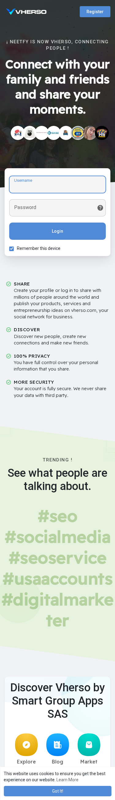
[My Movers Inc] (18, 133)
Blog (57, 762)
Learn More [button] (67, 779)
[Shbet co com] (54, 133)
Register (95, 11)
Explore (26, 762)
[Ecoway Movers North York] (66, 133)
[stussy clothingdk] (30, 133)
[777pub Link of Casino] (102, 133)
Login (57, 231)
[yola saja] (90, 133)
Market (89, 762)
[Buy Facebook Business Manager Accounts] (78, 133)
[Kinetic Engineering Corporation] (42, 133)
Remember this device (38, 248)
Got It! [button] (57, 791)
